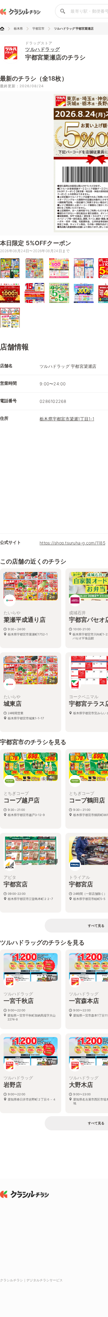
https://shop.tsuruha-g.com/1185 (72, 542)
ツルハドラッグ (42, 49)
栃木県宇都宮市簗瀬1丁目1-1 (67, 418)
